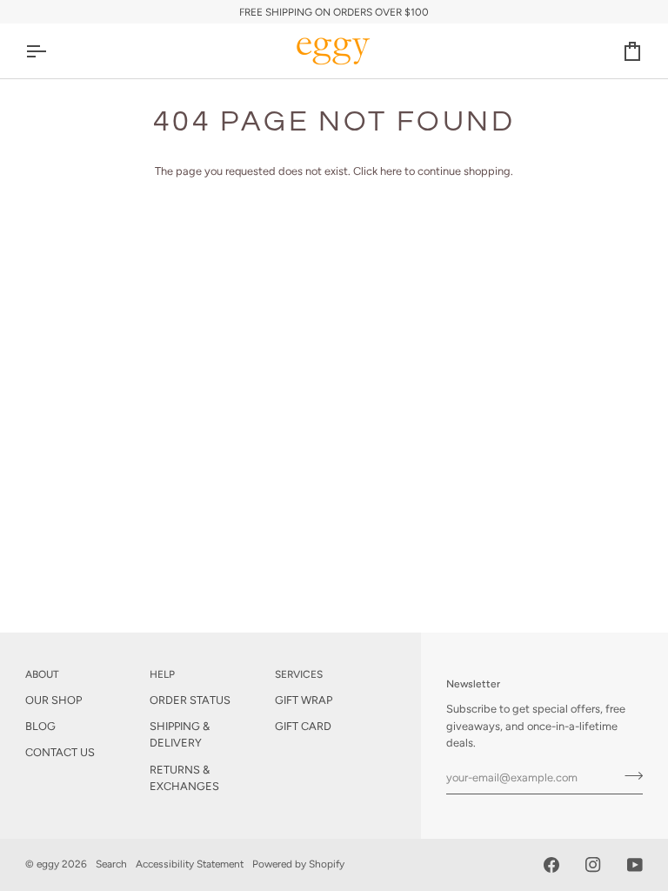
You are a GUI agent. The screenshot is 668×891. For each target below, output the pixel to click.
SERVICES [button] (299, 674)
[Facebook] (551, 865)
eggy (48, 864)
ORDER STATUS (190, 700)
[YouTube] (635, 865)
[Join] (628, 775)
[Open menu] (51, 50)
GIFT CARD (303, 726)
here (391, 171)
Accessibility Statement (190, 864)
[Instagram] (593, 865)
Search (111, 864)
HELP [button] (162, 674)
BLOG (40, 726)
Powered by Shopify (298, 864)
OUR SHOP (53, 700)
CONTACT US (60, 752)
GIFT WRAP (303, 700)
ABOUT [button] (42, 674)
